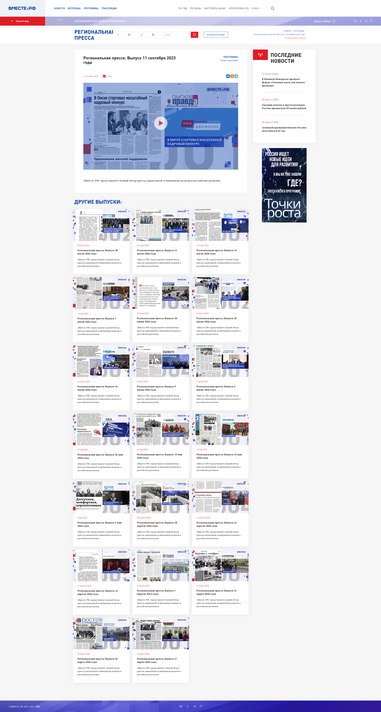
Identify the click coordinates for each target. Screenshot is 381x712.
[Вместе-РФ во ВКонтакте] (355, 21)
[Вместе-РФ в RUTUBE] (370, 21)
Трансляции (109, 8)
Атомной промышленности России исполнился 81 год (284, 129)
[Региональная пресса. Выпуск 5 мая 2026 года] (101, 497)
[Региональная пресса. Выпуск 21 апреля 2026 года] (220, 497)
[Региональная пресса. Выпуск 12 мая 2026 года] (220, 429)
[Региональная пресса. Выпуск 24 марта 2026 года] (101, 634)
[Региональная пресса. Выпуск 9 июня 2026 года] (160, 361)
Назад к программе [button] (229, 60)
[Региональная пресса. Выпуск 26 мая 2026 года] (101, 429)
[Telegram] (236, 76)
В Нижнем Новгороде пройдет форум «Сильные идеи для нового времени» (283, 82)
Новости (59, 8)
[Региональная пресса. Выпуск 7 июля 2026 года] (101, 293)
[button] (272, 8)
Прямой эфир (22, 21)
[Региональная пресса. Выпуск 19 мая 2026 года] (160, 429)
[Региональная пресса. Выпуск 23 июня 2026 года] (220, 293)
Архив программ (216, 35)
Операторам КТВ (239, 8)
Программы (91, 8)
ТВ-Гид (182, 8)
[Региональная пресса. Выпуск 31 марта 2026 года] (220, 565)
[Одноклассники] (232, 76)
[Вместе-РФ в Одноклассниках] (361, 21)
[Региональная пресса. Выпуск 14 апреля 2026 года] (101, 565)
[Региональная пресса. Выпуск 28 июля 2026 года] (101, 225)
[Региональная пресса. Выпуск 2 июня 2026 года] (220, 361)
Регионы (195, 8)
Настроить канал (215, 8)
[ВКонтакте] (228, 76)
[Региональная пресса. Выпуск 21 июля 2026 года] (160, 225)
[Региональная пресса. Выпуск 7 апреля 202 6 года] (160, 565)
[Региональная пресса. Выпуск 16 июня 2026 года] (101, 361)
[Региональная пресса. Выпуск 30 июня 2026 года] (160, 293)
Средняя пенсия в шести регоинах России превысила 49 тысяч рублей (284, 106)
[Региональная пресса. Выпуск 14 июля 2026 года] (220, 225)
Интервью (74, 8)
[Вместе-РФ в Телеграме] (366, 21)
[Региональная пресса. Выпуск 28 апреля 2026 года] (160, 497)
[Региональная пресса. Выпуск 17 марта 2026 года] (160, 633)
